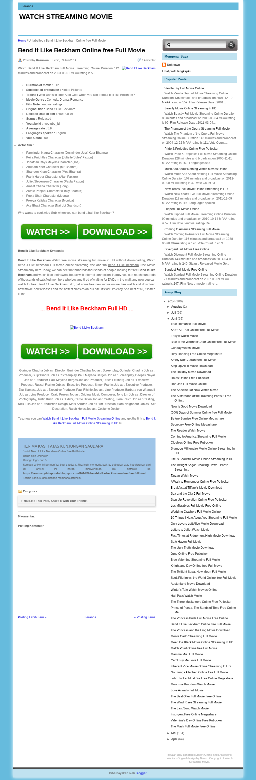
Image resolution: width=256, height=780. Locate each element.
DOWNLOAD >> (115, 232)
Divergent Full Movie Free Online (186, 249)
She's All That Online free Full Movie (195, 330)
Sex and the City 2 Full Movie (190, 493)
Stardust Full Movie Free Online (185, 269)
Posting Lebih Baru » (32, 617)
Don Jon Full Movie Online (189, 384)
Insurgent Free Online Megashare (193, 714)
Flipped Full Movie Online (181, 209)
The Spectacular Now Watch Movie (194, 390)
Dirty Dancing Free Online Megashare (196, 354)
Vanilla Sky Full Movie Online (184, 88)
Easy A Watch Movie (184, 336)
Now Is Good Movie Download (191, 406)
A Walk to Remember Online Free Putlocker (200, 481)
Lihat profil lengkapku (176, 71)
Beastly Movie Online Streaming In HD (190, 108)
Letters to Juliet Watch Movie (190, 529)
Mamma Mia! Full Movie (187, 654)
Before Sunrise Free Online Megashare (197, 418)
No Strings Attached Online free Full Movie (199, 672)
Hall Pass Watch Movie (186, 596)
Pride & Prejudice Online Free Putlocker (191, 148)
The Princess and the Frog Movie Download (200, 630)
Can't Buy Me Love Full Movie (191, 660)
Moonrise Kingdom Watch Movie (193, 684)
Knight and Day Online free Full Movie (196, 565)
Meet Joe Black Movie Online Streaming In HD (202, 642)
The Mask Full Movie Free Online (193, 726)
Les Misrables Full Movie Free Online (196, 505)
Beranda (27, 6)
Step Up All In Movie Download (192, 366)
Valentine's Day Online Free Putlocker (196, 720)
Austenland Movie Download (190, 584)
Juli (174, 312)
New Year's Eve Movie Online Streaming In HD (196, 189)
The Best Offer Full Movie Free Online (196, 696)
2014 (172, 301)
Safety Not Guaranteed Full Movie (193, 360)
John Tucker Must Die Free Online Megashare (202, 678)
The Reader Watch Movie (188, 430)
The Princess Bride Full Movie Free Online (199, 618)
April (174, 739)
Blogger (141, 773)
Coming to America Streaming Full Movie (192, 229)
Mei (174, 733)
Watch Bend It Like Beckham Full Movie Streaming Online (81, 418)
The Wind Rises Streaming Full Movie (196, 702)
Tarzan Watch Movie (184, 475)
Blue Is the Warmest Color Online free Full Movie (203, 342)
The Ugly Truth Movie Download (192, 547)
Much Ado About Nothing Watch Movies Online (196, 169)
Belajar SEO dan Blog (181, 754)
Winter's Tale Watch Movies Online (194, 590)
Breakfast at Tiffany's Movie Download (196, 487)
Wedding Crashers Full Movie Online (196, 511)
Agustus (177, 306)
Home (22, 40)
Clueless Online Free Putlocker (192, 442)
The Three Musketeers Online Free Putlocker (201, 602)
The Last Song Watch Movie (190, 708)
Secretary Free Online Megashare (194, 424)
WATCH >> (49, 232)
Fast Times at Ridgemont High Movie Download (203, 535)
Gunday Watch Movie (185, 348)
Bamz (203, 758)
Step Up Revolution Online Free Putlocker (199, 499)
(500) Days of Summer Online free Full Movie (201, 412)
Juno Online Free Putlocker (189, 553)
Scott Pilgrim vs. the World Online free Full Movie (203, 577)
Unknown (173, 65)
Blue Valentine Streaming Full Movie (195, 559)
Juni (174, 318)
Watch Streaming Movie (66, 17)
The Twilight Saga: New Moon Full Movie (198, 571)
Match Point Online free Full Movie (194, 648)
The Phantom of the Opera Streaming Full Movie (197, 128)
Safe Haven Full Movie (186, 541)
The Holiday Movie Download (191, 372)
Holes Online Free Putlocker (190, 378)
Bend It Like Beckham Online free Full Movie (81, 50)
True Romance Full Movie (188, 324)
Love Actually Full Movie (187, 690)
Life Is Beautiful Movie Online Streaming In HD (202, 459)
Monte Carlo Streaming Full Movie (194, 636)
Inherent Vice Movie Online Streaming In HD (201, 666)
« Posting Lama (145, 617)
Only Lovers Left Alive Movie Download (197, 523)
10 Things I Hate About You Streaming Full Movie (204, 517)
